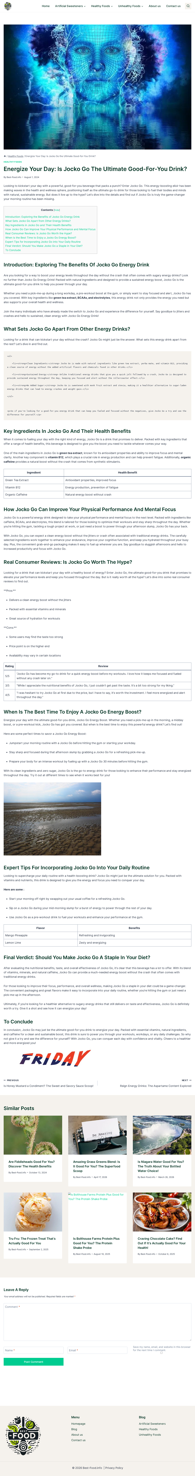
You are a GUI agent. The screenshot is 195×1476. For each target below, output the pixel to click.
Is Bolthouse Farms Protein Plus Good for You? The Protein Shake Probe (96, 1243)
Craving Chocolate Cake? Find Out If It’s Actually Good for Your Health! (162, 1243)
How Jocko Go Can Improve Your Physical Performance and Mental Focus (50, 229)
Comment (12, 1306)
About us (155, 6)
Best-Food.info (14, 177)
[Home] (5, 156)
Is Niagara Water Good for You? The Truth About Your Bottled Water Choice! (161, 1166)
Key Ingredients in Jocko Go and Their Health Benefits (38, 225)
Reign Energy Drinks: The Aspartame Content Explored (155, 1083)
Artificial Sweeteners (152, 1423)
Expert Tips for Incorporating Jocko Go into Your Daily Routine (43, 241)
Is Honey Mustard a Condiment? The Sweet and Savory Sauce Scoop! (48, 1083)
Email (73, 1350)
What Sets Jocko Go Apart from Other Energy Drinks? (38, 220)
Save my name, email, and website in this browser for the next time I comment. (162, 1348)
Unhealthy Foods (150, 1434)
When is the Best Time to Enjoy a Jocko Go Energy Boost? (40, 237)
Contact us (173, 6)
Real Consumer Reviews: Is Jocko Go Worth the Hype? (38, 233)
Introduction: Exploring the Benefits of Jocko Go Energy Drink (42, 216)
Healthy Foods (13, 162)
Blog (74, 1429)
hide (56, 210)
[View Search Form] (188, 6)
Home (46, 6)
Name (10, 1350)
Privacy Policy (114, 1467)
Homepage (78, 1423)
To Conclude (13, 250)
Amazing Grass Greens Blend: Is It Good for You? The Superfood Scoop (96, 1166)
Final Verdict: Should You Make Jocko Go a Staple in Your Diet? (44, 245)
